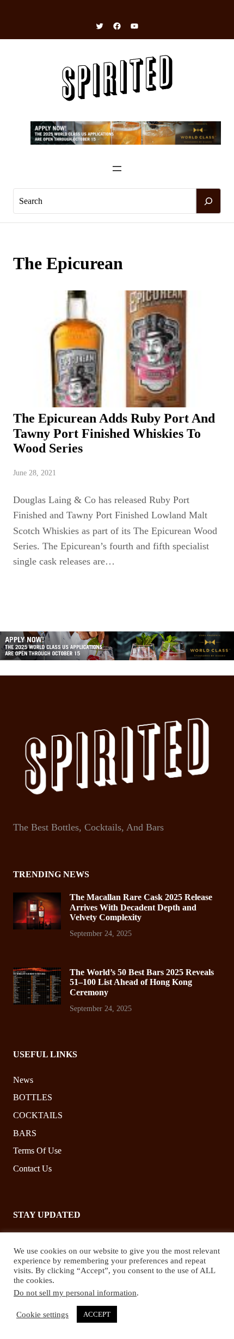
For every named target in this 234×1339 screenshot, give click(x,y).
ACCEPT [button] (96, 1314)
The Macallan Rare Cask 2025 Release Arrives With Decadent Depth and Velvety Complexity (141, 907)
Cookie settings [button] (42, 1314)
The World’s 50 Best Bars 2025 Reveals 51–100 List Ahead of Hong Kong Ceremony (142, 982)
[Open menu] (117, 168)
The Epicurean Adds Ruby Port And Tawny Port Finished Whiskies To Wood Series (114, 433)
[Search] (208, 201)
